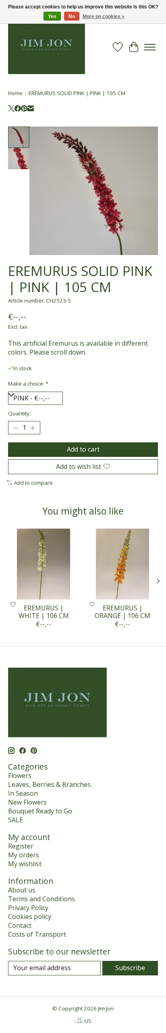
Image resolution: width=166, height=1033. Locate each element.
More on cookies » (103, 16)
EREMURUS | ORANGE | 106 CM (122, 612)
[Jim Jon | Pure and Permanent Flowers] (46, 47)
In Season (23, 793)
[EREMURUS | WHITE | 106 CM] (43, 564)
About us (21, 890)
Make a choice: (28, 383)
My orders (23, 854)
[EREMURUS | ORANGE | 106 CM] (122, 564)
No (71, 16)
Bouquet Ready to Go (40, 811)
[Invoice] (80, 1021)
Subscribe (130, 967)
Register (20, 846)
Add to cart (83, 449)
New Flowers (27, 802)
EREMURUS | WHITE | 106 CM (44, 612)
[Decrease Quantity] (15, 428)
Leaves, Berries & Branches (49, 784)
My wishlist (25, 863)
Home (15, 93)
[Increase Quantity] (32, 428)
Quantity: (19, 413)
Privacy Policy (28, 907)
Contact (19, 925)
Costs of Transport (37, 934)
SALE (15, 819)
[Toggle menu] (150, 47)
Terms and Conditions (41, 898)
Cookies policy (29, 916)
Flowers (19, 775)
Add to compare (33, 482)
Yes (52, 16)
